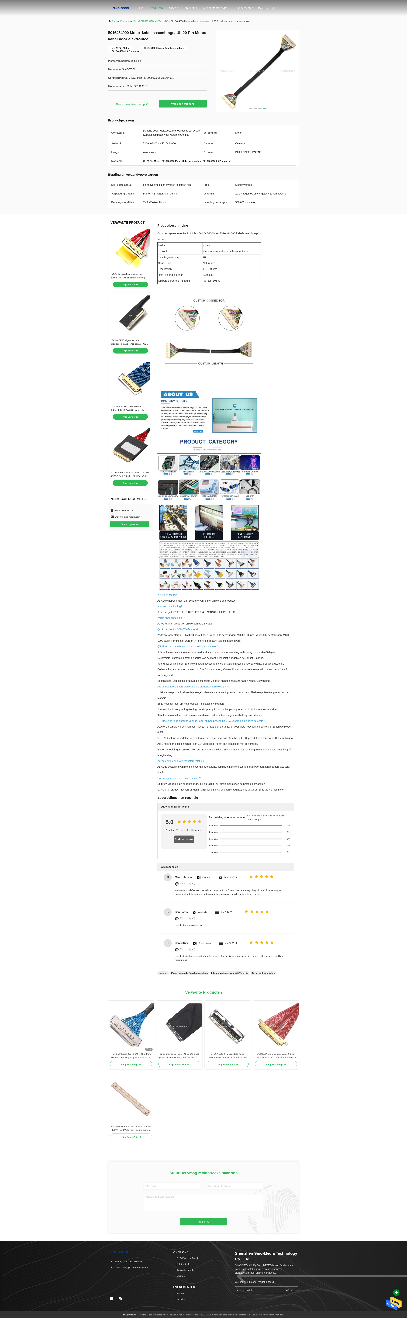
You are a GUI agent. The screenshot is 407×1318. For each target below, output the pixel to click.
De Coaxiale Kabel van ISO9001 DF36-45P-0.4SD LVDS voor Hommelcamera (131, 1128)
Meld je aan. (290, 1290)
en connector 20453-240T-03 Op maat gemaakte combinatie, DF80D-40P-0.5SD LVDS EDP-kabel (179, 1056)
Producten (156, 8)
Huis (140, 8)
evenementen (244, 8)
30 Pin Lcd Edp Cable (263, 973)
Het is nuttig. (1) (187, 918)
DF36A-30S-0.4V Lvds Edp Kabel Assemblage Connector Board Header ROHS (228, 1056)
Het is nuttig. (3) (187, 883)
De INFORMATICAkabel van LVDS (150, 21)
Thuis (115, 21)
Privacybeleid (130, 1314)
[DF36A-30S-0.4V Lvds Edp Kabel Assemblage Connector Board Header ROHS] (228, 1026)
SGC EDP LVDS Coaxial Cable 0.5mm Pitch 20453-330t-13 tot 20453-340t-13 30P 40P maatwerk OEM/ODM (276, 1056)
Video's (173, 8)
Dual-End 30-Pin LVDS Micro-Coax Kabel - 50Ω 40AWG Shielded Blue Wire (127, 410)
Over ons (191, 8)
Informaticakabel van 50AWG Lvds (229, 973)
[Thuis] (121, 8)
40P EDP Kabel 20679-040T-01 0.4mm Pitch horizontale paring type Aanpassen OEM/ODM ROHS (131, 1056)
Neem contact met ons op (215, 10)
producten (125, 21)
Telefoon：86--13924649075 (127, 1261)
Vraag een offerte (181, 104)
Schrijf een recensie (184, 839)
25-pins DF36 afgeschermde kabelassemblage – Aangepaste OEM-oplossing (129, 344)
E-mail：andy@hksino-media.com (130, 1267)
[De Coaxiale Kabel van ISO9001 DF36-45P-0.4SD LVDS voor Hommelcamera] (131, 1099)
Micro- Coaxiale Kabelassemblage (189, 973)
